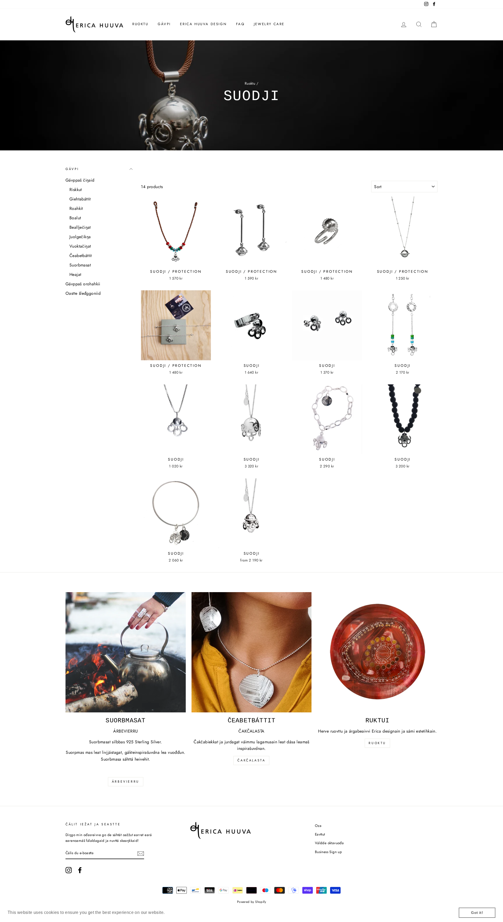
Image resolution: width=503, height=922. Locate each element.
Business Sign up (328, 851)
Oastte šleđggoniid (83, 293)
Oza (318, 825)
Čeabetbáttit (80, 256)
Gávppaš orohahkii (82, 284)
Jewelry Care (269, 23)
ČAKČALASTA (251, 760)
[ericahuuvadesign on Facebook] (80, 870)
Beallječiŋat (80, 227)
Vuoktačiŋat (80, 246)
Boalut (75, 218)
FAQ (240, 23)
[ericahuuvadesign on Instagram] (68, 870)
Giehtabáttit (80, 199)
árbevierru (125, 781)
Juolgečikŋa (80, 237)
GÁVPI (164, 23)
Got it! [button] (477, 912)
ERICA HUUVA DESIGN (203, 23)
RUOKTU (140, 23)
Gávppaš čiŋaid (80, 180)
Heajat (75, 274)
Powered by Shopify (251, 901)
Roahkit (76, 208)
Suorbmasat (80, 265)
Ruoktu (250, 83)
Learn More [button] (178, 912)
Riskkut (75, 190)
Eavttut (320, 834)
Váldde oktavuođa (329, 842)
